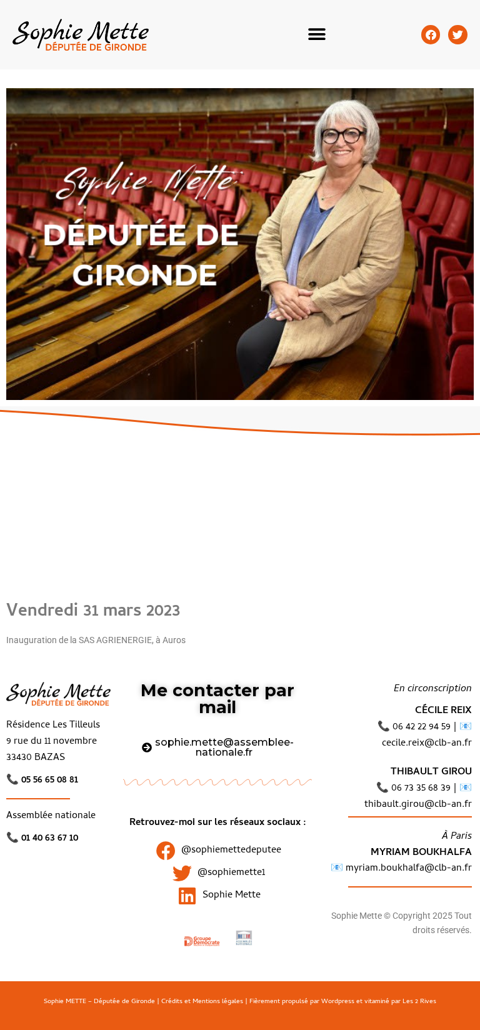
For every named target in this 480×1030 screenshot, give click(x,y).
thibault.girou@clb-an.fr (418, 805)
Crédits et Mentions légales (202, 1002)
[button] (317, 35)
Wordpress (337, 1002)
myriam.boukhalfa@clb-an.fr (407, 869)
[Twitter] (458, 34)
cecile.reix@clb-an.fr (427, 744)
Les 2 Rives (419, 1002)
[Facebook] (431, 34)
